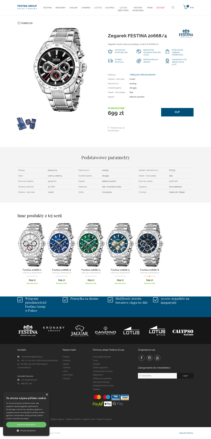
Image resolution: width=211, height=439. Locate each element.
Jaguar (66, 364)
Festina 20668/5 (120, 270)
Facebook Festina (142, 358)
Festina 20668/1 (32, 270)
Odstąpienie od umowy (103, 385)
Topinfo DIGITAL (186, 433)
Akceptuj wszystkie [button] (26, 424)
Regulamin (98, 375)
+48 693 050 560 (28, 364)
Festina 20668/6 (149, 270)
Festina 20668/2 (61, 270)
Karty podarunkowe (102, 357)
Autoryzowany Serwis (103, 371)
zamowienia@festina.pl (31, 357)
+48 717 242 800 (28, 360)
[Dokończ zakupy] (188, 7)
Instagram (149, 358)
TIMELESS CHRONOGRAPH (142, 75)
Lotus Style (68, 375)
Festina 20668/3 (90, 270)
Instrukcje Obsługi (101, 382)
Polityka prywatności (102, 378)
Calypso (66, 378)
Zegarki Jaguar (57, 419)
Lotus (65, 371)
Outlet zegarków (100, 367)
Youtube (157, 358)
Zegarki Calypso (104, 419)
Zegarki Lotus (88, 419)
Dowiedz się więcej (20, 418)
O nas (95, 360)
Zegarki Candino (73, 419)
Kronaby (66, 360)
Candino (66, 367)
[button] (26, 430)
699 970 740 (26, 383)
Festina (66, 357)
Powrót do (27, 23)
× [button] (47, 394)
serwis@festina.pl (29, 380)
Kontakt (96, 364)
